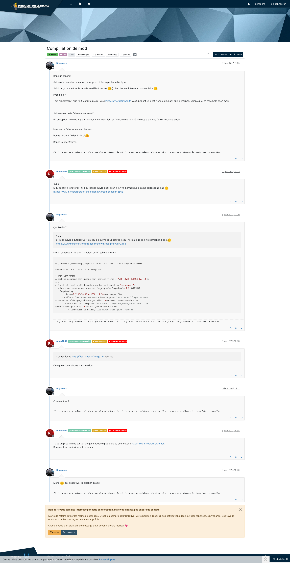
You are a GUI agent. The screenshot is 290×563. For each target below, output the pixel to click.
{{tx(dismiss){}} (280, 558)
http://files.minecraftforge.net (88, 356)
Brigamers (61, 63)
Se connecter (69, 532)
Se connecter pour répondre (228, 54)
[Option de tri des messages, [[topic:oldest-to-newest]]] (207, 54)
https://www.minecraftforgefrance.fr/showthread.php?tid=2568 (88, 191)
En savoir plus (107, 559)
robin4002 (61, 171)
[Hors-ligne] (51, 65)
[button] (249, 4)
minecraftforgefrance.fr (118, 100)
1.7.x (64, 54)
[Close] (240, 509)
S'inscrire (54, 532)
